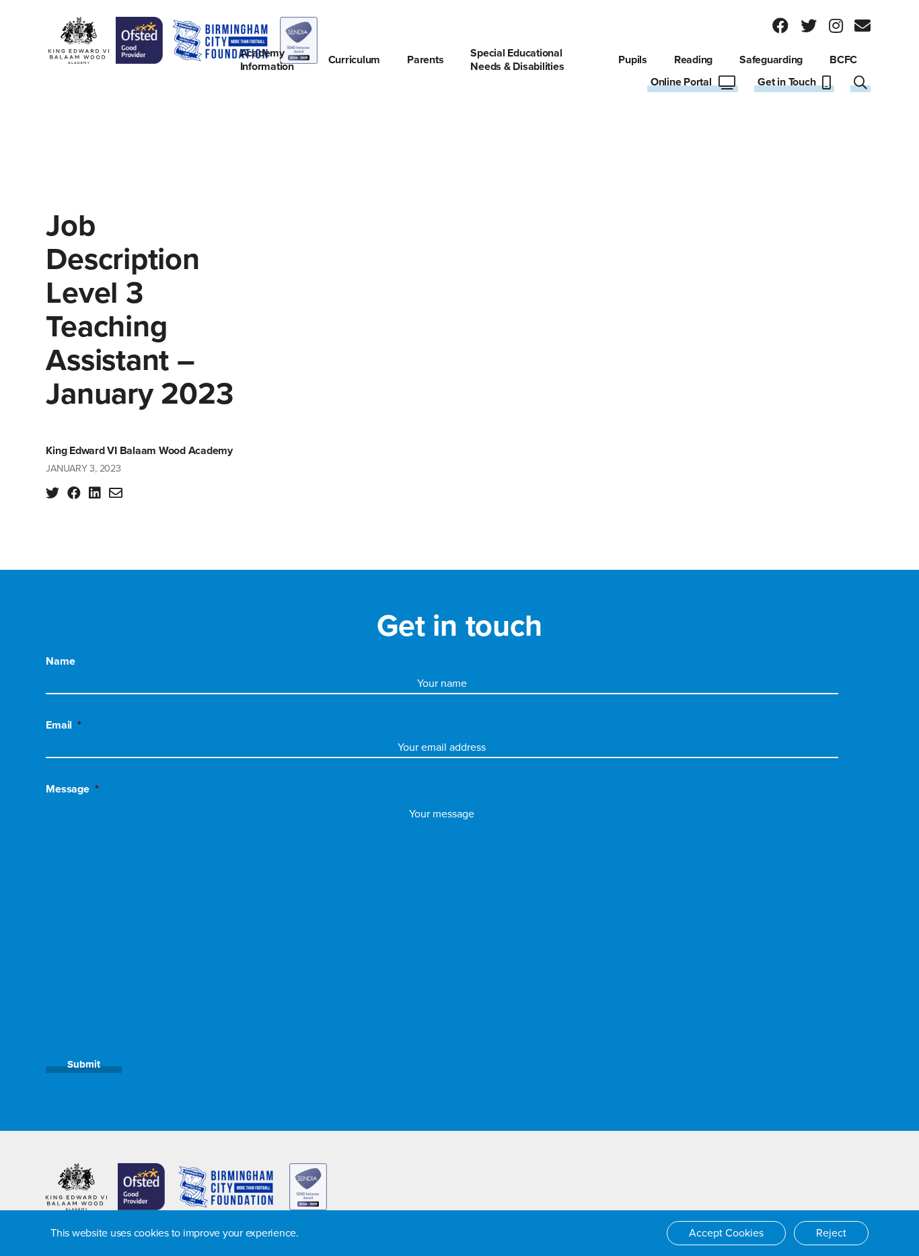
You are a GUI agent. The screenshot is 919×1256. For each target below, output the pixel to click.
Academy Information (267, 59)
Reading (693, 60)
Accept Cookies (726, 1233)
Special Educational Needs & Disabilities (517, 59)
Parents (425, 60)
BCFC (843, 60)
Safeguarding (771, 60)
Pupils (632, 60)
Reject (831, 1233)
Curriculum (354, 60)
